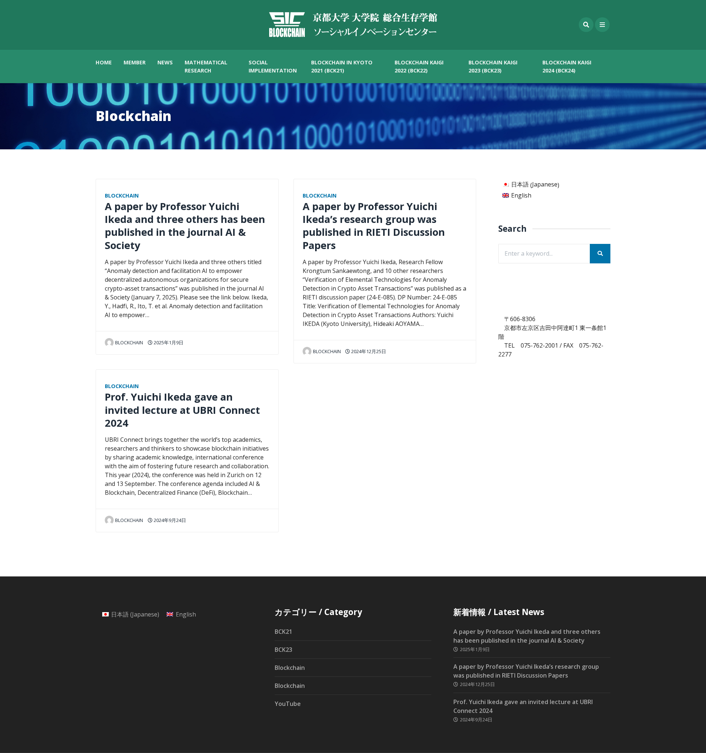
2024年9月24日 (169, 520)
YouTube (288, 704)
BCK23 (283, 650)
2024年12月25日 (368, 351)
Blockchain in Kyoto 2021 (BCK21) (341, 66)
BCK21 (283, 632)
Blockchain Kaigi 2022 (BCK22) (419, 66)
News (165, 62)
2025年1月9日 (168, 342)
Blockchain (122, 195)
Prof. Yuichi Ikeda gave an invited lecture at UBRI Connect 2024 (182, 410)
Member (135, 62)
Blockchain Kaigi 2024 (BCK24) (566, 66)
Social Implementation (273, 66)
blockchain (129, 342)
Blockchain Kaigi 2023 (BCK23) (492, 66)
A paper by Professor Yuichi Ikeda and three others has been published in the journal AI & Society (185, 225)
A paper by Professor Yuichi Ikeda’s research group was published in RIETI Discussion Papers (374, 225)
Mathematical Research (206, 66)
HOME (104, 62)
